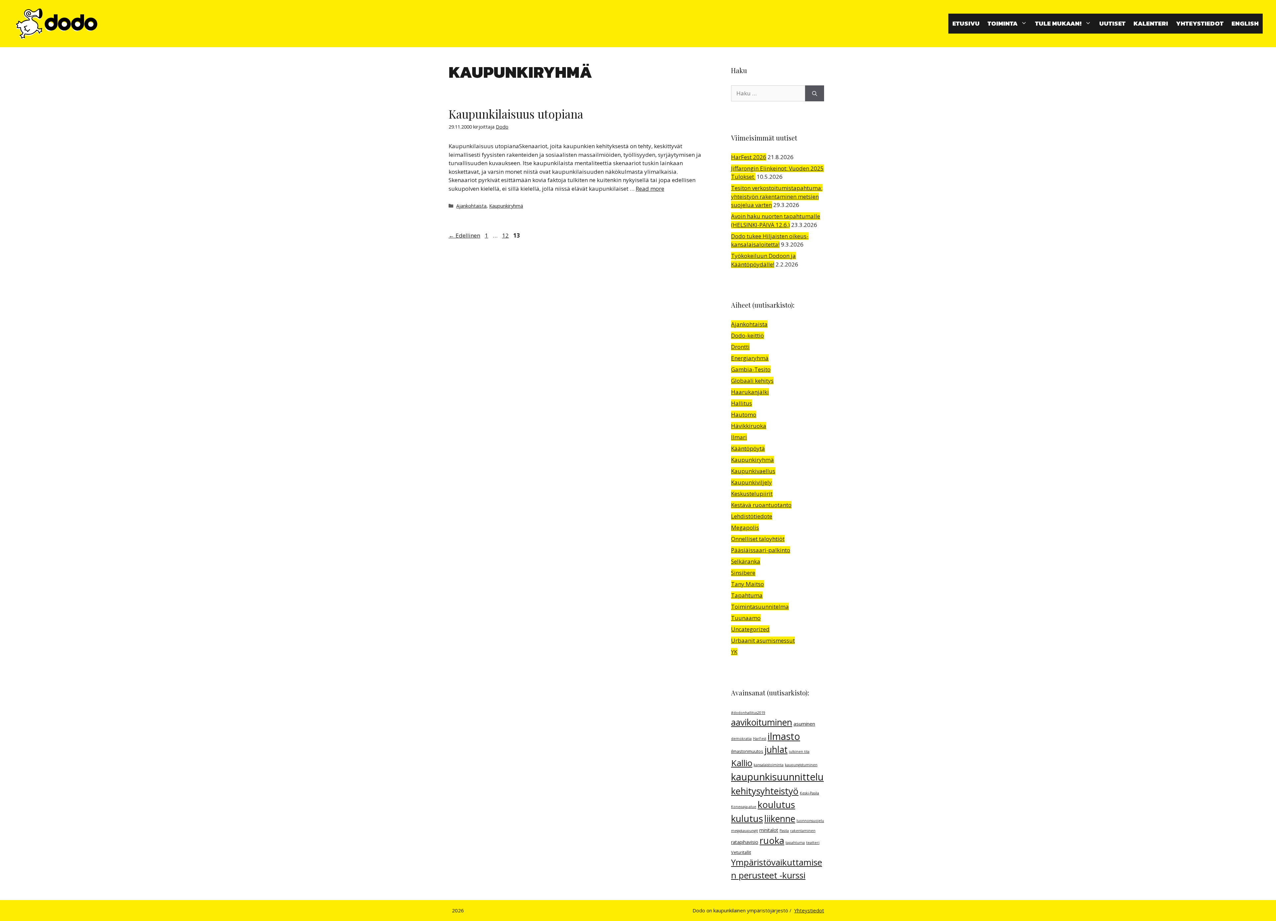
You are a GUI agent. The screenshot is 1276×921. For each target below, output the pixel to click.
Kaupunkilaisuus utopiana (516, 114)
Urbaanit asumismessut (763, 640)
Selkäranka (745, 561)
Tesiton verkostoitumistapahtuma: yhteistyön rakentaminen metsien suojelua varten (776, 196)
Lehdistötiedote (751, 516)
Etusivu (966, 23)
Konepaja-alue (743, 806)
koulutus (776, 804)
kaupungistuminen (801, 765)
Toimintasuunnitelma (760, 606)
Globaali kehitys (752, 380)
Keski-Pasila (809, 793)
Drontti (740, 347)
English (1245, 23)
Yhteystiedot (1199, 23)
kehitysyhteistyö (764, 791)
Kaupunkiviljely (751, 482)
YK (734, 652)
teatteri (812, 842)
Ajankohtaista (471, 206)
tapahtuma (795, 842)
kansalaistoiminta (769, 765)
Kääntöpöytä (748, 448)
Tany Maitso (747, 584)
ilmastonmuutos (747, 751)
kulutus (747, 818)
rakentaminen (802, 830)
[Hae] (814, 93)
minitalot (768, 830)
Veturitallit (741, 852)
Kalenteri (1150, 23)
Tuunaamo (746, 618)
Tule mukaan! (1058, 23)
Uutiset (1112, 23)
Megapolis (745, 527)
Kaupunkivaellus (753, 471)
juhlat (776, 750)
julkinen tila (799, 751)
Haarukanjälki (750, 392)
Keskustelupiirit (752, 493)
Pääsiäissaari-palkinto (760, 550)
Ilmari (739, 437)
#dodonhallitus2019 (748, 712)
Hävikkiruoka (748, 426)
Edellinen (464, 235)
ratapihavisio (744, 842)
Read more (650, 188)
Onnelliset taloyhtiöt (758, 539)
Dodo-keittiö (747, 335)
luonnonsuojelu (810, 820)
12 (506, 235)
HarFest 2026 (748, 157)
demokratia (741, 738)
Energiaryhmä (750, 358)
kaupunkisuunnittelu (777, 776)
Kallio (741, 763)
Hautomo (743, 414)
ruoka (772, 840)
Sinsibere (743, 572)
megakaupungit (744, 830)
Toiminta (1002, 23)
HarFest (759, 738)
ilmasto (784, 736)
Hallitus (741, 403)
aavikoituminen (761, 722)
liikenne (779, 819)
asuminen (804, 723)
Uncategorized (750, 629)
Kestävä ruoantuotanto (761, 505)
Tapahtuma (747, 595)
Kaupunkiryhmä (506, 206)
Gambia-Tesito (751, 369)
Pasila (784, 830)
